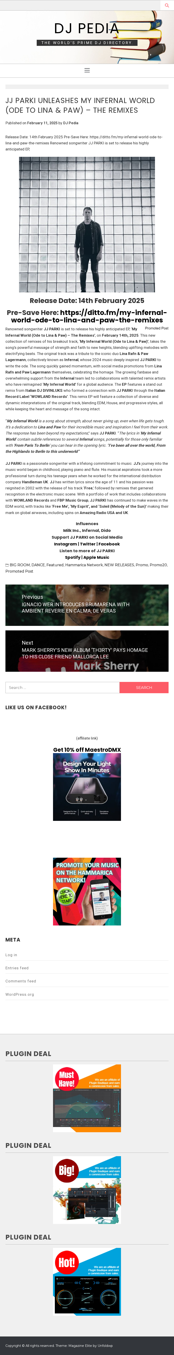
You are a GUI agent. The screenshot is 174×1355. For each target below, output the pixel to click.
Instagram (65, 544)
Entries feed (17, 968)
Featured (55, 565)
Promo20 (158, 565)
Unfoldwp (105, 1346)
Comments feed (20, 981)
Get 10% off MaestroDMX (87, 750)
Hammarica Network (84, 565)
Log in (11, 955)
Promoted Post (19, 571)
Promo (142, 565)
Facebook (109, 544)
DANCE (38, 565)
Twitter (88, 544)
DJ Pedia (87, 28)
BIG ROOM (20, 565)
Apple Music (96, 557)
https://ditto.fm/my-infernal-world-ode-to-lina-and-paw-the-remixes (89, 316)
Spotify (72, 557)
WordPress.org (19, 994)
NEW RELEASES (119, 565)
